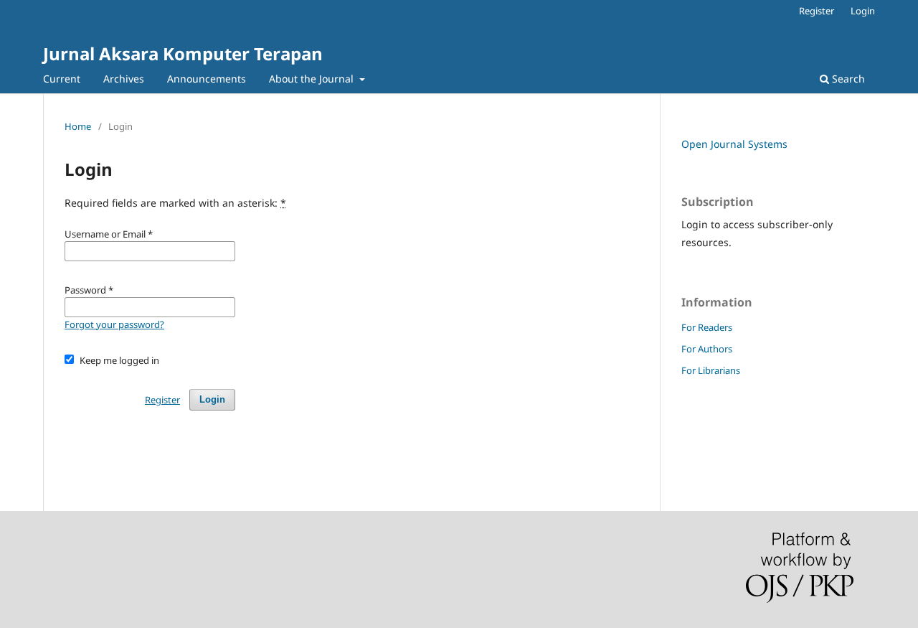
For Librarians (710, 370)
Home (78, 126)
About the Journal (312, 78)
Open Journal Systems (734, 144)
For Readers (706, 327)
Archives (123, 78)
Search (847, 78)
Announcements (206, 78)
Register (816, 10)
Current (61, 78)
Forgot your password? (114, 324)
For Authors (706, 348)
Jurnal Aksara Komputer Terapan (183, 53)
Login (863, 10)
